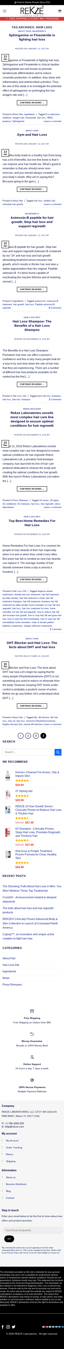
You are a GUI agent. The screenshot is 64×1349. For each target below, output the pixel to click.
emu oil (11, 721)
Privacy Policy (13, 1253)
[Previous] (21, 736)
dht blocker (43, 717)
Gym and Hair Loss (32, 134)
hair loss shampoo (21, 399)
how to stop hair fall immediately (23, 619)
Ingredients (39, 31)
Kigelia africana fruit (12, 724)
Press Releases (32, 409)
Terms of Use (28, 1253)
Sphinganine (18, 121)
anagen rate (18, 117)
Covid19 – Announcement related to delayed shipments (29, 899)
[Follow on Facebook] (2, 1327)
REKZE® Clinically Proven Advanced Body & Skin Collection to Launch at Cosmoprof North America (30, 923)
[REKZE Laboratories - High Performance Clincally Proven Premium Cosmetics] (32, 11)
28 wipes (54, 500)
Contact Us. (55, 1253)
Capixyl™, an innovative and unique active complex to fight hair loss (28, 936)
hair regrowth (47, 504)
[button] (5, 11)
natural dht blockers (33, 724)
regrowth (7, 308)
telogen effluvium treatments (38, 626)
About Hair (24, 31)
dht (35, 717)
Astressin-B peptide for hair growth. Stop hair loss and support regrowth (32, 222)
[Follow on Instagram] (8, 1327)
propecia (7, 121)
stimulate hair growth (13, 204)
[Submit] (58, 752)
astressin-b (40, 301)
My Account (12, 1140)
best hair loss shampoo (49, 396)
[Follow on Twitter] (13, 1327)
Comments (55, 308)
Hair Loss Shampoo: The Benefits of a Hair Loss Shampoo (32, 326)
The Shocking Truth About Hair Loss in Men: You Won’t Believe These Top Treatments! (32, 888)
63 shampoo (24, 504)
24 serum (44, 500)
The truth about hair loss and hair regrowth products (28, 910)
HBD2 (50, 117)
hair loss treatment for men (35, 608)
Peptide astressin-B (45, 304)
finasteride (31, 117)
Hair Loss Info (32, 317)
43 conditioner (9, 504)
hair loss (41, 117)
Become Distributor (16, 1184)
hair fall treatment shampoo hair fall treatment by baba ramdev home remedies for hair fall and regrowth (31, 605)
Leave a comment (52, 121)
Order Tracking (14, 1147)
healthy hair (49, 200)
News (6, 978)
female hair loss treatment (27, 594)
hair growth (18, 304)
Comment (55, 629)
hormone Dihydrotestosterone (40, 721)
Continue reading (32, 103)
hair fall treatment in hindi (32, 598)
